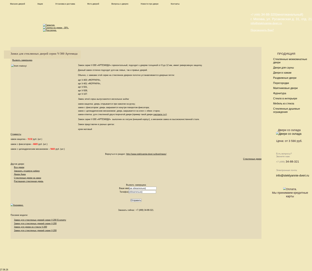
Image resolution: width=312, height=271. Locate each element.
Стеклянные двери (252, 159)
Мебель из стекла (283, 103)
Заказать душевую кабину (27, 171)
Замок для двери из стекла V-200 (30, 227)
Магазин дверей (17, 4)
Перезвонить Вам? (262, 30)
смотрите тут (159, 114)
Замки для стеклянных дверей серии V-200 (35, 223)
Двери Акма (20, 174)
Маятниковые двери (285, 88)
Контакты (175, 4)
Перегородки (281, 83)
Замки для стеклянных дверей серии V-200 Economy (40, 220)
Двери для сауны (283, 67)
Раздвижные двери (284, 77)
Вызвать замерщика (22, 60)
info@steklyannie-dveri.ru (266, 23)
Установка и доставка (65, 4)
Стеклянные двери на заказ (27, 178)
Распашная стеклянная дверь (28, 181)
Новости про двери (149, 4)
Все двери (19, 167)
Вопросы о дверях (119, 4)
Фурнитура (279, 93)
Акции (40, 4)
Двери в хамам (282, 72)
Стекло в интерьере (285, 98)
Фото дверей (93, 4)
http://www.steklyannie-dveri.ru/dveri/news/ (146, 154)
